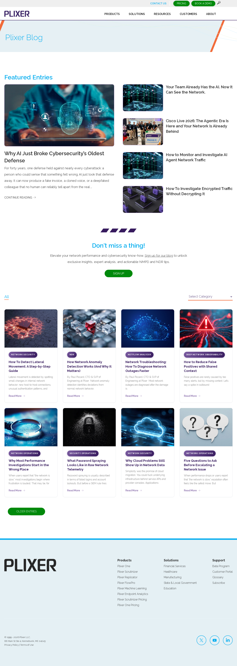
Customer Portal (222, 571)
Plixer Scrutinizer (127, 571)
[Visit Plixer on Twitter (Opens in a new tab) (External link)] (201, 640)
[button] (219, 3)
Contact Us (158, 3)
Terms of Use (27, 645)
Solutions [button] (137, 14)
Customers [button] (188, 14)
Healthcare (170, 571)
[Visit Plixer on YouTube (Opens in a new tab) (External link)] (214, 640)
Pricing (181, 3)
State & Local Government (180, 582)
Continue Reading (18, 197)
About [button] (211, 14)
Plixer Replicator (127, 577)
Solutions (171, 560)
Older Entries (26, 511)
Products (124, 560)
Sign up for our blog (159, 255)
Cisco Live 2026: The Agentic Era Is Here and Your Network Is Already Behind (197, 126)
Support (218, 560)
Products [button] (112, 14)
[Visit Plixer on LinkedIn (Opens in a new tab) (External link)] (228, 640)
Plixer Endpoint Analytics (132, 594)
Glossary (217, 577)
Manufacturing (172, 577)
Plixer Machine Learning (132, 588)
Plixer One (123, 566)
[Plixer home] (16, 14)
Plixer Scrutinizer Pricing (132, 599)
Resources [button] (162, 14)
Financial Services (175, 566)
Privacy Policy (11, 645)
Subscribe (218, 582)
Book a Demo (203, 3)
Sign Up (118, 273)
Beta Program (221, 566)
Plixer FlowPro (126, 582)
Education (170, 588)
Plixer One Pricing (128, 605)
